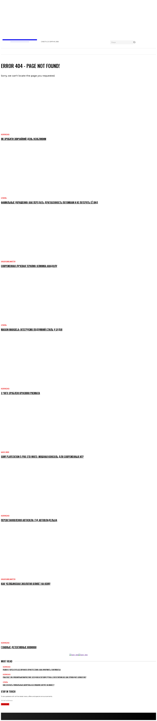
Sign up (5, 704)
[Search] (134, 42)
